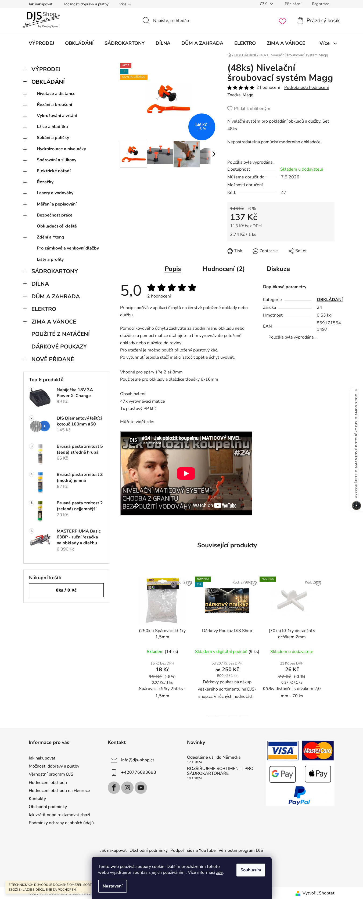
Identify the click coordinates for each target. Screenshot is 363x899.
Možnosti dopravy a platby (86, 4)
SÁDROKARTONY (54, 271)
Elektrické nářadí (54, 171)
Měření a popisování (57, 204)
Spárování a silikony (56, 160)
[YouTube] (141, 787)
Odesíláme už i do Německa (213, 757)
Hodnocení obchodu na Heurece (59, 791)
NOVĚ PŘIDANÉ (52, 359)
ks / (66, 590)
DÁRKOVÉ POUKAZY (59, 346)
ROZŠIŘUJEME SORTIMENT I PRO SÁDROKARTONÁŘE (220, 771)
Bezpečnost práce (55, 215)
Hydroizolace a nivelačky (61, 149)
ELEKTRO (43, 309)
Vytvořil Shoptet (319, 893)
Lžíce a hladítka (52, 127)
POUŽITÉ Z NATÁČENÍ (60, 334)
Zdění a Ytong (50, 237)
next (330, 644)
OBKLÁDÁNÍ (48, 82)
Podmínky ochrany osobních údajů (61, 823)
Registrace (320, 3)
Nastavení (113, 886)
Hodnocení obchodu (48, 783)
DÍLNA (40, 284)
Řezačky (45, 182)
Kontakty (37, 799)
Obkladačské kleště (57, 226)
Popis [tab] (173, 269)
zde (219, 872)
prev (124, 644)
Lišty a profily (50, 259)
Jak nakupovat (40, 4)
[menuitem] (41, 43)
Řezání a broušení (54, 105)
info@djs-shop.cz (137, 760)
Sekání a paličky (53, 138)
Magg (248, 95)
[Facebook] (114, 787)
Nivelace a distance (56, 94)
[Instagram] (127, 787)
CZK (264, 3)
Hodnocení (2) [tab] (224, 269)
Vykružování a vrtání (57, 116)
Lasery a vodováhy (55, 193)
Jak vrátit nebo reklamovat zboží (59, 815)
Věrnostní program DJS (51, 774)
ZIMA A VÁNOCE (53, 321)
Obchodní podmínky (48, 807)
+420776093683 (138, 772)
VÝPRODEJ (45, 69)
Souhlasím (250, 870)
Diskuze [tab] (278, 269)
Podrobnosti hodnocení (306, 87)
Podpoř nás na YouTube (193, 850)
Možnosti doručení (245, 185)
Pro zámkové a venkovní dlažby (68, 248)
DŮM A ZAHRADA (55, 296)
